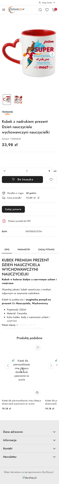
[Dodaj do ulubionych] (51, 179)
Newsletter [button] (10, 457)
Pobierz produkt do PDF (19, 221)
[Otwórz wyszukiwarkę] (40, 10)
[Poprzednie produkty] (8, 366)
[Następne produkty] (51, 366)
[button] (52, 54)
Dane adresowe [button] (13, 432)
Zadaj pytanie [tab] (46, 249)
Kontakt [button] (7, 448)
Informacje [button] (10, 440)
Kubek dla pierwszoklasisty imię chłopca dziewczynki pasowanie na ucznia (21, 402)
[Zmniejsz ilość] (4, 171)
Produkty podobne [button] (29, 338)
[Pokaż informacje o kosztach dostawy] (38, 197)
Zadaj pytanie (13, 209)
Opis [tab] (6, 249)
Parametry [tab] (24, 249)
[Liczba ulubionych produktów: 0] (47, 10)
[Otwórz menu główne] (4, 9)
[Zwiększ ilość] (49, 171)
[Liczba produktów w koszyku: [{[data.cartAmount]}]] (53, 10)
